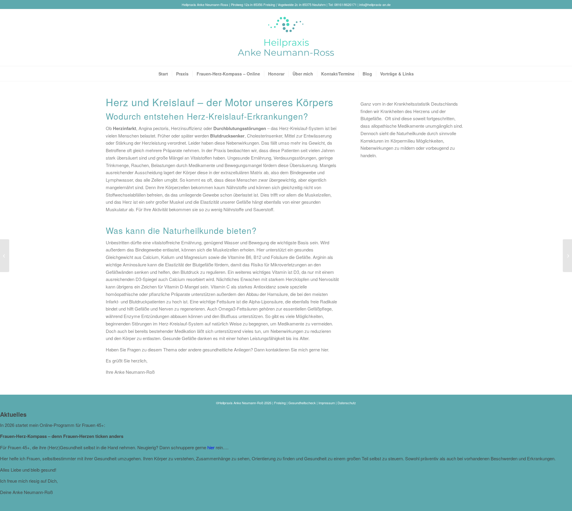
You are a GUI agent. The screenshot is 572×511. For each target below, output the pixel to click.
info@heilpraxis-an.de (375, 4)
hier (324, 349)
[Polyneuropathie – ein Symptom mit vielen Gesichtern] (4, 255)
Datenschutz (347, 402)
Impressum (326, 402)
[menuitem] (163, 73)
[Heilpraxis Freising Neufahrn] (286, 37)
